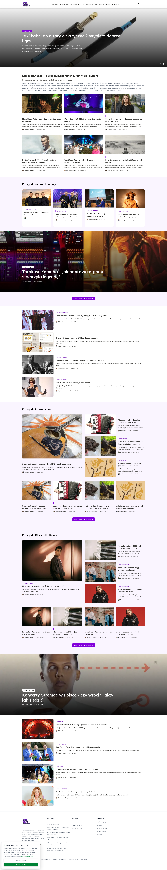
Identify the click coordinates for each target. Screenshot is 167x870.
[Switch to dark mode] (143, 4)
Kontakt (55, 859)
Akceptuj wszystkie (20, 864)
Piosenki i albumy (105, 4)
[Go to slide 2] (161, 63)
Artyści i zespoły (71, 4)
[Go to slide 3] (163, 64)
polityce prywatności (27, 856)
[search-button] (139, 4)
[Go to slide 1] (160, 63)
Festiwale (81, 4)
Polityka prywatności (45, 859)
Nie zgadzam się (21, 860)
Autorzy (75, 818)
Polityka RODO (62, 859)
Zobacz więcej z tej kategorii (82, 298)
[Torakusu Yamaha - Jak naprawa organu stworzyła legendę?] (83, 261)
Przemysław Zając (27, 51)
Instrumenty (116, 4)
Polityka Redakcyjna (73, 859)
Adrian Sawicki (76, 822)
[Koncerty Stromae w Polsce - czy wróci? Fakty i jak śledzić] (83, 684)
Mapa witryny (83, 859)
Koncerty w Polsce (92, 4)
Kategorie (100, 818)
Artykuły (50, 818)
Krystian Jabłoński (27, 281)
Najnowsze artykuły (58, 4)
